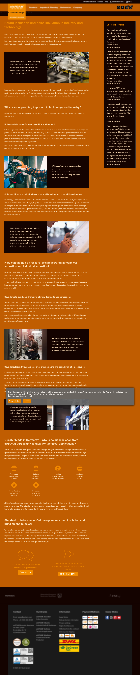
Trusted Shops (116, 47)
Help (106, 1)
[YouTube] (119, 617)
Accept (27, 401)
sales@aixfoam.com (25, 617)
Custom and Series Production (43, 638)
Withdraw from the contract (69, 629)
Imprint (30, 396)
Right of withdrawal (66, 626)
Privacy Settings (14, 401)
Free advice (26, 572)
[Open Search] (118, 7)
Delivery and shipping (66, 632)
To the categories (68, 574)
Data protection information (68, 620)
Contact (100, 1)
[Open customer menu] (122, 7)
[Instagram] (111, 617)
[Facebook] (107, 617)
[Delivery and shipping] (70, 643)
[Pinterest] (115, 617)
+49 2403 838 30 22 (26, 620)
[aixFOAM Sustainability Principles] (17, 642)
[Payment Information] (92, 623)
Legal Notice (63, 617)
